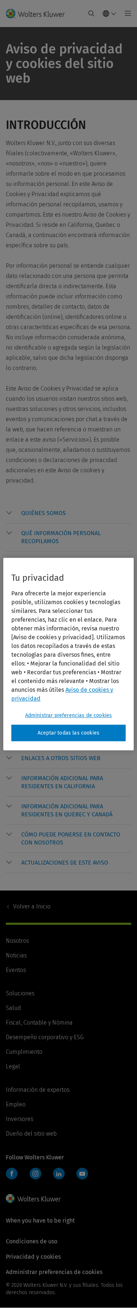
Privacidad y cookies (33, 1256)
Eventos (16, 969)
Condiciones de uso (31, 1241)
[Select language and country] (110, 13)
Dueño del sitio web (31, 1133)
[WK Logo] (33, 1198)
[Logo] (38, 13)
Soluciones (20, 993)
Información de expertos (37, 1089)
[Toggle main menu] (126, 13)
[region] (68, 654)
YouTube (82, 1173)
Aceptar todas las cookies (68, 733)
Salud (13, 1007)
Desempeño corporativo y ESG (45, 1037)
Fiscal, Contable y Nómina (39, 1022)
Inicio (31, 906)
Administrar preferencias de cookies (68, 715)
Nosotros (17, 940)
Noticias (16, 955)
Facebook (12, 1173)
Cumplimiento (24, 1051)
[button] (76, 513)
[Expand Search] (91, 13)
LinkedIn (59, 1173)
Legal (13, 1066)
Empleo (16, 1104)
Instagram (35, 1173)
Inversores (19, 1119)
